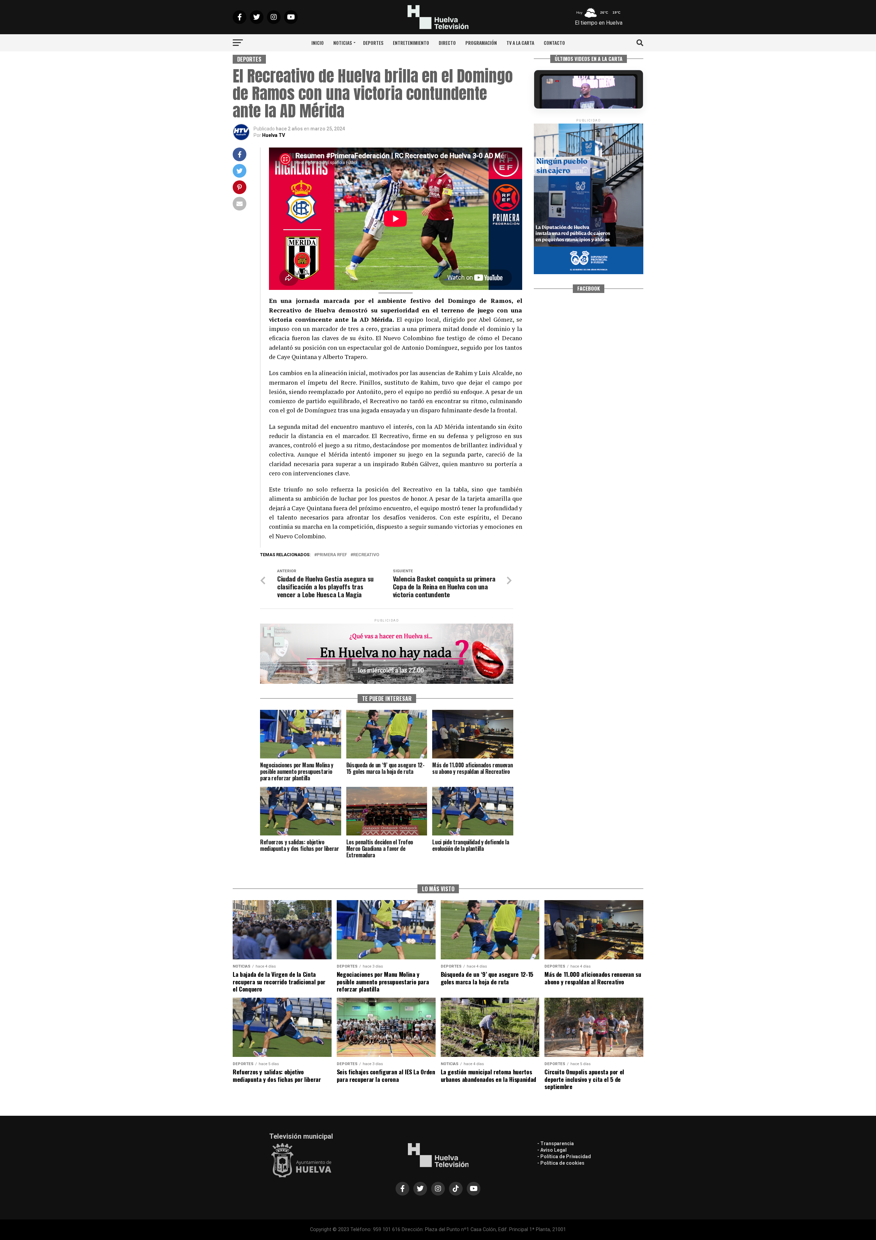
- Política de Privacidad (564, 1156)
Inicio (317, 42)
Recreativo (366, 555)
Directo (447, 42)
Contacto (554, 42)
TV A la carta (520, 42)
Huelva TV (273, 135)
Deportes (373, 42)
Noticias (342, 42)
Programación (481, 42)
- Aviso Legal (552, 1150)
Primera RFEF (332, 555)
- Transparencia (555, 1143)
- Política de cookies (560, 1163)
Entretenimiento (411, 42)
